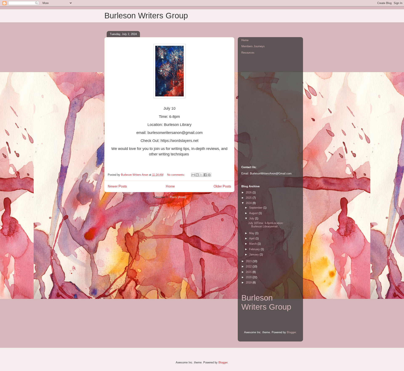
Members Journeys (253, 46)
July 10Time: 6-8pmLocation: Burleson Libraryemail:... (265, 224)
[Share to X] (201, 175)
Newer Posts (117, 186)
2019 (249, 282)
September (256, 207)
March (253, 243)
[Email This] (193, 175)
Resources (247, 52)
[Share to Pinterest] (209, 175)
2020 (249, 277)
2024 (249, 203)
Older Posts (222, 186)
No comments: (176, 174)
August (254, 213)
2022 (249, 266)
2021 (249, 272)
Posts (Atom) (178, 197)
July (252, 218)
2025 (249, 197)
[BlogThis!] (197, 175)
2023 (249, 261)
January (254, 254)
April (252, 238)
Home (170, 186)
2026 (249, 192)
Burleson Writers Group (266, 302)
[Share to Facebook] (205, 175)
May (252, 233)
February (255, 249)
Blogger (291, 332)
